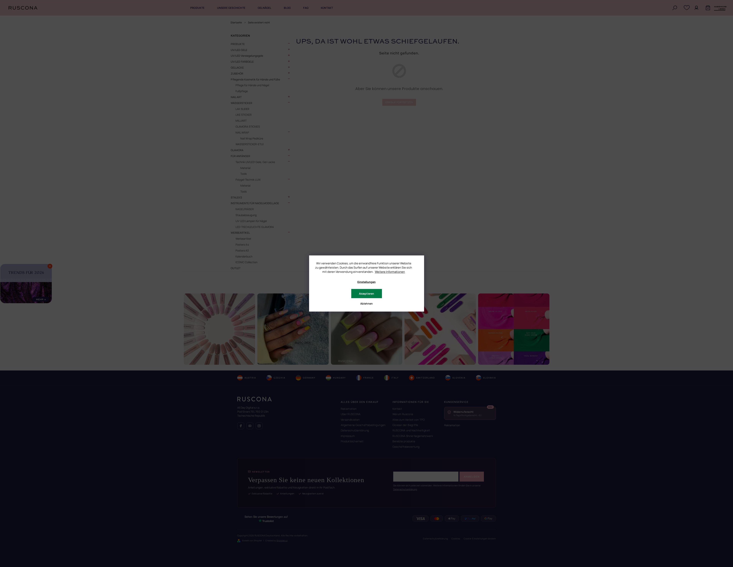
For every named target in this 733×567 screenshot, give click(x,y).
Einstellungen (366, 282)
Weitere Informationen (390, 272)
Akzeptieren (366, 293)
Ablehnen (366, 303)
